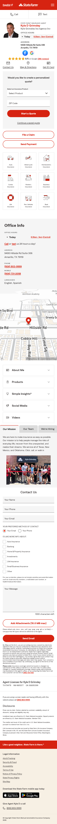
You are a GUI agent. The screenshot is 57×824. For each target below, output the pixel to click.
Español (6, 5)
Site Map (6, 782)
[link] (29, 4)
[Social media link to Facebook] (25, 53)
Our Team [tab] (28, 429)
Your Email (9, 519)
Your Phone (9, 509)
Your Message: (11, 589)
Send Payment (29, 144)
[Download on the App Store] (11, 795)
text (14, 244)
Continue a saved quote (28, 123)
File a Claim (28, 135)
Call (6, 244)
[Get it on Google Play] (30, 795)
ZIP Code (13, 103)
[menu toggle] (52, 5)
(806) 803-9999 (13, 266)
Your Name (9, 500)
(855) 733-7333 (28, 672)
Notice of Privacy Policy (12, 774)
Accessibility (8, 766)
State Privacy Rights (11, 778)
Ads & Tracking (9, 758)
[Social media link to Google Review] (32, 53)
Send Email (28, 638)
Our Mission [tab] (9, 429)
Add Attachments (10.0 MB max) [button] (28, 623)
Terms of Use (8, 770)
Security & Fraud (10, 762)
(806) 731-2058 (12, 273)
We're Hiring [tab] (47, 429)
